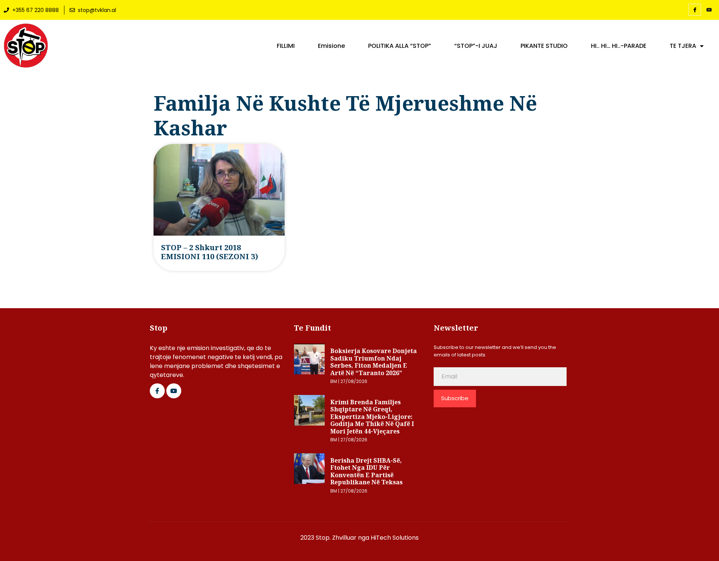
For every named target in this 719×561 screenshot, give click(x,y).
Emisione (331, 46)
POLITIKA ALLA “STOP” (399, 46)
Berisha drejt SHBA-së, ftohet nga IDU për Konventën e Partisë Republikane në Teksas (366, 471)
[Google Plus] (173, 390)
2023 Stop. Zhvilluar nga (335, 537)
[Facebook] (694, 10)
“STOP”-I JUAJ (475, 46)
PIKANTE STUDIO (544, 46)
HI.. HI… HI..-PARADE (618, 46)
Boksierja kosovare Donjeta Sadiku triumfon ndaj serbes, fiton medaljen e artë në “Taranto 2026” (373, 362)
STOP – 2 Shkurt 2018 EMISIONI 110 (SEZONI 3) (209, 251)
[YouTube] (709, 10)
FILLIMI (286, 46)
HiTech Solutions (395, 537)
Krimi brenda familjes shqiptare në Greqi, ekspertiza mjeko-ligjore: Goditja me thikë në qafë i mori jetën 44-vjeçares (372, 416)
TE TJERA (683, 46)
